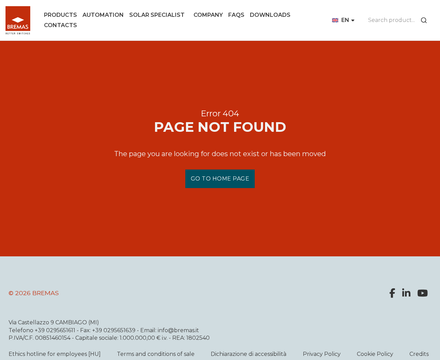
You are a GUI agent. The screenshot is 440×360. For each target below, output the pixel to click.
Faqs (236, 15)
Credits (419, 354)
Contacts (60, 25)
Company (208, 15)
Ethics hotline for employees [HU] (55, 354)
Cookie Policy (375, 354)
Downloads (270, 15)
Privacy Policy (322, 354)
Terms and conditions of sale (156, 354)
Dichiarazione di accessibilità (248, 354)
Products (60, 15)
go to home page (220, 178)
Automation (103, 15)
